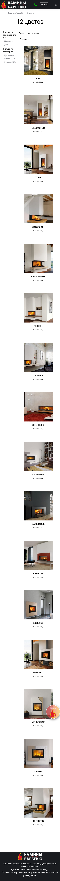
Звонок (44, 4)
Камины (8, 62)
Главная (11, 13)
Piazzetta (8, 41)
